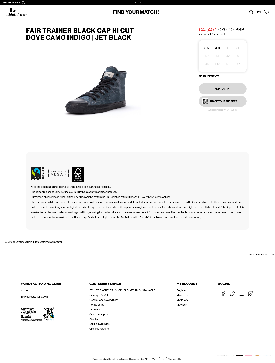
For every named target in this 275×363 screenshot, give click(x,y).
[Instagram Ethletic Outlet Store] (250, 293)
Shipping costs (268, 254)
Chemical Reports (99, 328)
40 (207, 56)
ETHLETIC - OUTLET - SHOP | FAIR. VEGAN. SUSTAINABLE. (122, 290)
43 (238, 56)
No (163, 359)
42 (228, 56)
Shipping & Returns (99, 323)
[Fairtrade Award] (37, 314)
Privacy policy (96, 304)
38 (228, 48)
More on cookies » (175, 359)
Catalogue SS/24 (98, 295)
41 (217, 56)
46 (228, 64)
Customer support (99, 314)
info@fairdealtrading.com (34, 296)
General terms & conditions (103, 299)
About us (94, 319)
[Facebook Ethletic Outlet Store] (223, 293)
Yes (153, 359)
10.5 (217, 64)
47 (238, 64)
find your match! (136, 12)
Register (181, 290)
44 (207, 64)
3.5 (206, 48)
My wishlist (182, 304)
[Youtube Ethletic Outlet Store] (241, 293)
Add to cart (223, 88)
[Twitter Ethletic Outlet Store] (232, 293)
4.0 (217, 48)
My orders (182, 295)
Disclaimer (95, 309)
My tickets (182, 299)
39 (238, 48)
